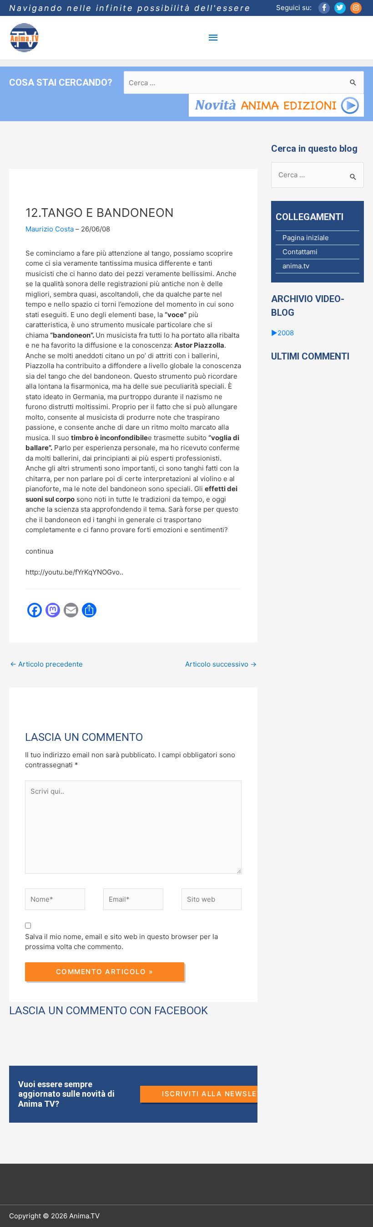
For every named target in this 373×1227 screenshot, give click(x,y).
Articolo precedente (46, 664)
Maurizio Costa (49, 229)
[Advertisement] (174, 708)
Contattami (300, 251)
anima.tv (295, 266)
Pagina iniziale (305, 237)
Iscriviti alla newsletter (219, 1093)
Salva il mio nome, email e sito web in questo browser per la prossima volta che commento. (121, 941)
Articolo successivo (221, 664)
